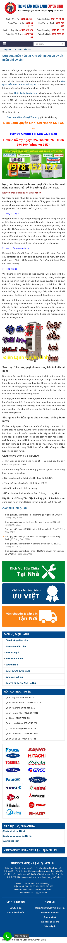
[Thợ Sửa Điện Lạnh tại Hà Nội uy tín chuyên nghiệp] (33, 7)
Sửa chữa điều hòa (16, 646)
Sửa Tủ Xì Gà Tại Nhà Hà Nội (21, 683)
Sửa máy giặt (12, 652)
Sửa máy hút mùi (15, 658)
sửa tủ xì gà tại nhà (50, 922)
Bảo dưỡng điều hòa (17, 640)
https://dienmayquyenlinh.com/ (50, 908)
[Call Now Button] (7, 936)
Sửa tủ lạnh (12, 664)
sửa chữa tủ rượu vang (18, 671)
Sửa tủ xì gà (15, 908)
